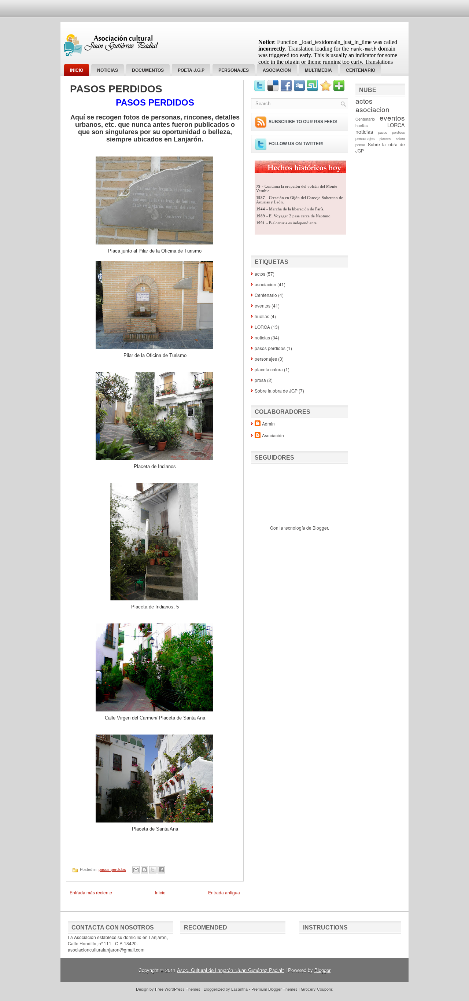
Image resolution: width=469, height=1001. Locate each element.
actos (260, 274)
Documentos (148, 70)
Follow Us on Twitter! (296, 143)
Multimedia (318, 70)
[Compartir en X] (152, 869)
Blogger (320, 528)
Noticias (107, 70)
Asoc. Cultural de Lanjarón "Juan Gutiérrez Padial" (230, 970)
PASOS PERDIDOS (116, 89)
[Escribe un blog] (144, 869)
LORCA (262, 327)
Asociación (277, 70)
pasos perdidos (112, 869)
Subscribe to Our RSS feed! (303, 121)
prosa (260, 380)
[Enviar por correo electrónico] (136, 869)
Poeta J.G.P (191, 70)
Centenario (360, 70)
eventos (262, 305)
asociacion (265, 284)
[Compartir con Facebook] (161, 869)
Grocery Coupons (317, 989)
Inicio (76, 70)
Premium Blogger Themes (274, 989)
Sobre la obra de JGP (276, 390)
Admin (268, 423)
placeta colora (269, 369)
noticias (262, 337)
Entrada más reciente (91, 892)
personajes (233, 70)
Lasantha (239, 989)
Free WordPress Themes (177, 989)
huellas (262, 316)
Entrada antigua (224, 892)
